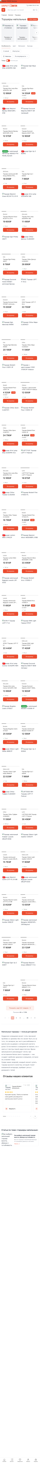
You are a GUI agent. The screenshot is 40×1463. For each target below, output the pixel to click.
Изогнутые (16, 51)
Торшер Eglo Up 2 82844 (27, 772)
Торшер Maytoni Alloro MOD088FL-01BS (29, 559)
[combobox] (22, 10)
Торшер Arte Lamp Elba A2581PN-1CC (10, 474)
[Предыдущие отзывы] (31, 1116)
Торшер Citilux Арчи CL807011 (9, 431)
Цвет (14, 46)
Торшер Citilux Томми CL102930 (10, 516)
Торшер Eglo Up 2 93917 (8, 986)
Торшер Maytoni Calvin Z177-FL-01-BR (10, 900)
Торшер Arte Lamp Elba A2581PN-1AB (10, 89)
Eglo (23, 86)
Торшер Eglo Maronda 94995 (10, 346)
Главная (4, 15)
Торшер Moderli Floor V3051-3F (9, 388)
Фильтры (8, 56)
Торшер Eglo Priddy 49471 (9, 260)
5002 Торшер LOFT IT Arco (29, 303)
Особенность (6, 46)
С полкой (6, 51)
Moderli (5, 385)
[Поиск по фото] (34, 10)
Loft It (23, 299)
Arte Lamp (5, 86)
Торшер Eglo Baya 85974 (27, 89)
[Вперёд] (31, 1018)
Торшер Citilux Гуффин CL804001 (10, 815)
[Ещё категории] (37, 33)
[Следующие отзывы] (35, 1116)
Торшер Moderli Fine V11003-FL (28, 516)
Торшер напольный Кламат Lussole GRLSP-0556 (10, 858)
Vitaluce (24, 385)
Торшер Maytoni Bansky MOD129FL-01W (10, 132)
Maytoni (5, 128)
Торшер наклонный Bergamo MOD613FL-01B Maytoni (28, 943)
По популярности (20, 56)
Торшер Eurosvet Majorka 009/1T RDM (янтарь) (28, 687)
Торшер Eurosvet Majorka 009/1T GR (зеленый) (28, 132)
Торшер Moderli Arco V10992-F (28, 601)
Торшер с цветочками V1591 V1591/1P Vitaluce (29, 388)
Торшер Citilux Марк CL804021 (28, 346)
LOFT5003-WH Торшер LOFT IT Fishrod (29, 815)
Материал (21, 46)
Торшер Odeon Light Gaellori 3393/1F (28, 858)
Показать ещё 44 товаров (18, 1008)
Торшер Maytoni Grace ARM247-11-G (29, 986)
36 (27, 1018)
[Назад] (9, 1018)
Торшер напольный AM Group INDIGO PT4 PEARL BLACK (10, 175)
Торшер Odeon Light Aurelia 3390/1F (9, 943)
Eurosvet (24, 128)
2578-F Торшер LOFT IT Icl (10, 644)
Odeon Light (6, 769)
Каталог (10, 15)
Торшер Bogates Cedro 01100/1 (10, 729)
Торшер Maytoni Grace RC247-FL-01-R (10, 217)
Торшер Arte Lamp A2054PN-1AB (27, 217)
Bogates (5, 726)
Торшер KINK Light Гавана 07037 (28, 644)
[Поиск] (36, 10)
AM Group (5, 171)
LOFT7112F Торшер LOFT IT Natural (28, 474)
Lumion (5, 555)
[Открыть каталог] (3, 10)
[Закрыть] (38, 2)
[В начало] (5, 1018)
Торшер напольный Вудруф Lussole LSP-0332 (9, 601)
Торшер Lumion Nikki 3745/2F (9, 559)
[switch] (8, 60)
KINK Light (24, 641)
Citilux (23, 257)
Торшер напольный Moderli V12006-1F (28, 729)
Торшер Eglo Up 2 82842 (27, 175)
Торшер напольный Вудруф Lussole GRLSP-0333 (29, 901)
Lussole (5, 598)
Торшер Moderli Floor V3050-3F (28, 431)
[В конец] (35, 1018)
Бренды (30, 46)
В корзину (10, 102)
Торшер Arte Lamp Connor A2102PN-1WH (10, 687)
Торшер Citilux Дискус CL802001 (29, 260)
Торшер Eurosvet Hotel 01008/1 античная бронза (10, 303)
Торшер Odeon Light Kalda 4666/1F (9, 772)
